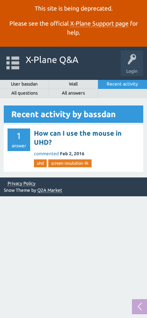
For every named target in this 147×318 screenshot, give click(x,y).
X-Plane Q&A (52, 60)
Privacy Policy (21, 183)
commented (46, 153)
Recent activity (122, 83)
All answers (73, 92)
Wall (73, 83)
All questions (24, 92)
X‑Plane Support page (99, 23)
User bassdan (24, 83)
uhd (40, 163)
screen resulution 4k (70, 163)
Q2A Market (49, 190)
